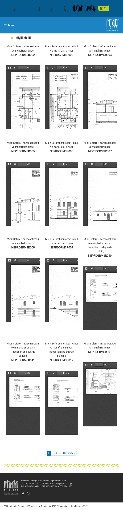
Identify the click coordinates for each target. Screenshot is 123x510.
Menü (11, 25)
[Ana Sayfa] (61, 8)
